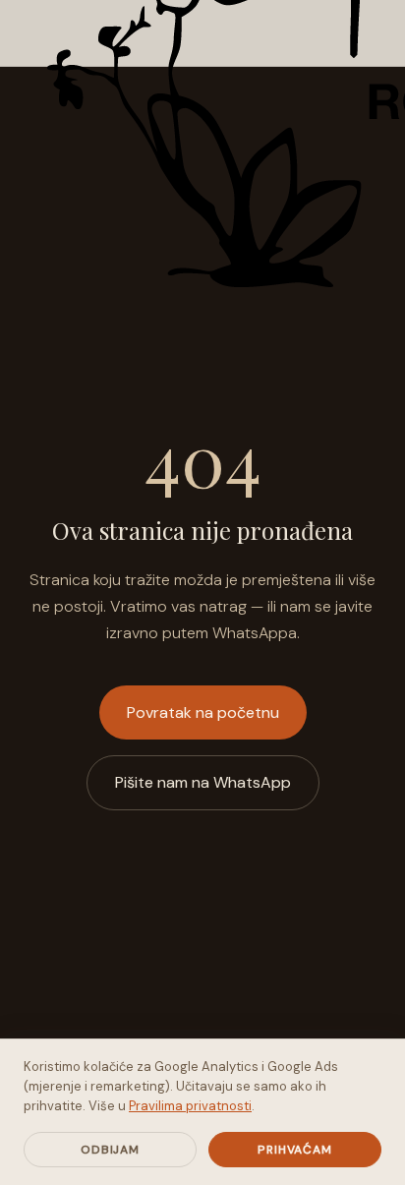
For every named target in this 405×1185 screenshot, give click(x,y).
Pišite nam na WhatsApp (203, 782)
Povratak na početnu (203, 712)
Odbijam (111, 1149)
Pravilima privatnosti (190, 1105)
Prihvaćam (295, 1149)
